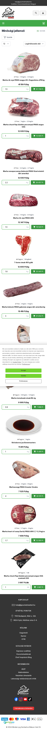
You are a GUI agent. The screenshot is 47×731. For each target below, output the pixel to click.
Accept (23, 370)
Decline (23, 376)
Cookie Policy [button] (17, 362)
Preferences (23, 381)
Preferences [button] (26, 364)
